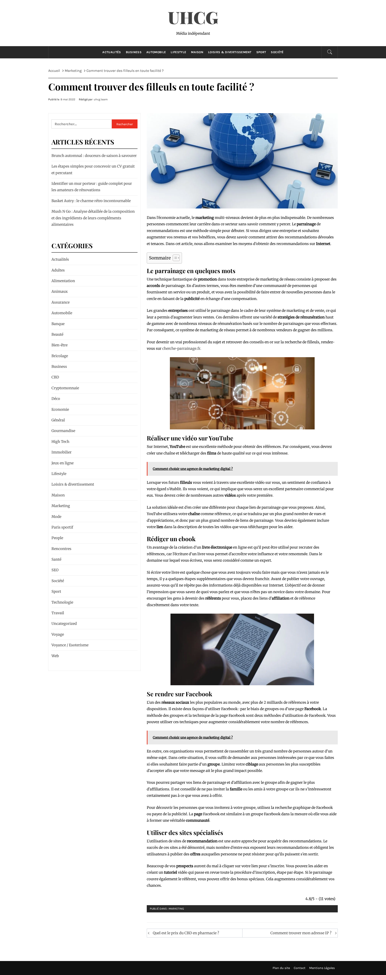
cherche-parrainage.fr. (181, 348)
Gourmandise (63, 430)
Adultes (58, 270)
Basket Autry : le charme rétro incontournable (91, 200)
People (57, 538)
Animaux (59, 291)
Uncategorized (64, 623)
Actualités (111, 52)
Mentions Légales (322, 968)
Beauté (57, 334)
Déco (55, 398)
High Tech (60, 441)
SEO (55, 570)
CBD (55, 377)
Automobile (156, 52)
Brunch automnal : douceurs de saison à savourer (94, 155)
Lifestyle (178, 52)
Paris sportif (62, 527)
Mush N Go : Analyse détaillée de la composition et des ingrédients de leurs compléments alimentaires (93, 218)
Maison (197, 52)
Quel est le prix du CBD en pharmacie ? (186, 933)
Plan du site (281, 968)
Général (58, 420)
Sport (261, 52)
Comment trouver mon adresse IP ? (301, 933)
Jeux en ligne (62, 463)
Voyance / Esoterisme (69, 645)
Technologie (62, 602)
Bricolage (59, 356)
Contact (299, 968)
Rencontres (61, 548)
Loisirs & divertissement (230, 52)
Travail (57, 613)
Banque (58, 323)
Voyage (57, 634)
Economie (60, 409)
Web (55, 656)
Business (134, 52)
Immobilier (61, 452)
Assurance (60, 302)
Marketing (176, 908)
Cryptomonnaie (65, 388)
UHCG (193, 17)
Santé (56, 559)
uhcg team (101, 99)
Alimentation (63, 281)
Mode (56, 516)
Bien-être (59, 345)
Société (277, 52)
